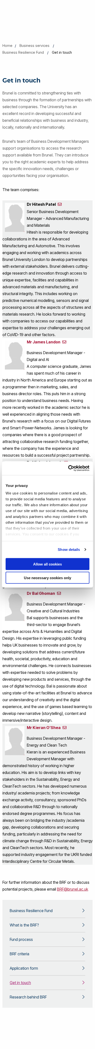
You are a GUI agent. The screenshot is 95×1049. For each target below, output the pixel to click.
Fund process (21, 939)
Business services (34, 45)
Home (7, 45)
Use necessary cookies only (47, 578)
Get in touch (20, 982)
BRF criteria (19, 953)
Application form (24, 968)
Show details (69, 549)
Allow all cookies (47, 564)
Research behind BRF (28, 997)
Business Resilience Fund (23, 52)
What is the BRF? (24, 925)
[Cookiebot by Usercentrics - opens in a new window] (68, 468)
